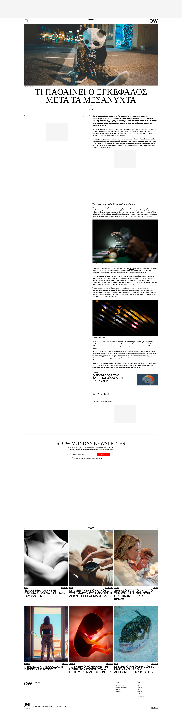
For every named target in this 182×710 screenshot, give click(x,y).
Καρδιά (71, 587)
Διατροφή (139, 687)
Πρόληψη (116, 587)
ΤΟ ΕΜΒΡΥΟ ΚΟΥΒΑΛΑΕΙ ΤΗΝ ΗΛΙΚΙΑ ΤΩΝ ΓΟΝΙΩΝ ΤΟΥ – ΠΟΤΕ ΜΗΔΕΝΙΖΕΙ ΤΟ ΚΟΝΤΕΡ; (90, 669)
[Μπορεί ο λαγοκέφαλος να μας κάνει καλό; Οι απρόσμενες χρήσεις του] (136, 634)
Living (138, 693)
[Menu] (91, 20)
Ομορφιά (139, 691)
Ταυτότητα (118, 684)
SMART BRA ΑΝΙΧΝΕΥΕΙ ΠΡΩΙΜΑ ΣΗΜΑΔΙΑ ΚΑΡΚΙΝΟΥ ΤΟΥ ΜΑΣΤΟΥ (44, 593)
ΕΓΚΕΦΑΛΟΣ (99, 401)
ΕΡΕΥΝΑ (105, 401)
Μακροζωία (72, 663)
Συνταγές (139, 689)
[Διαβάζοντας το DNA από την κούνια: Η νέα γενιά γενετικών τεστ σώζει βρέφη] (136, 558)
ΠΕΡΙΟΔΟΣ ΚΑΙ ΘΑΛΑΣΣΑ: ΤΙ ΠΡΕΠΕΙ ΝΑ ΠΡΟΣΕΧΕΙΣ (43, 668)
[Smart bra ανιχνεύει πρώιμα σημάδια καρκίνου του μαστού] (46, 558)
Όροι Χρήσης (119, 689)
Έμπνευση (139, 694)
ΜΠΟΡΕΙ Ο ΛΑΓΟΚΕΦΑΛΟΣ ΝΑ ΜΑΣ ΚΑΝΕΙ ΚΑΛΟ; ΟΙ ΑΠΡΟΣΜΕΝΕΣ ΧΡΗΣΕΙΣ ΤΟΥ (134, 669)
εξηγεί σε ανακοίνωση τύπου (127, 356)
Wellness (139, 686)
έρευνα (147, 141)
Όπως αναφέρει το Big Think (102, 208)
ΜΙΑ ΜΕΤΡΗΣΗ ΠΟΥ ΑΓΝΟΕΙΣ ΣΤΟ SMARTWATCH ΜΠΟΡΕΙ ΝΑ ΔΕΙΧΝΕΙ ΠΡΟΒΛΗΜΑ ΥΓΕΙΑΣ (91, 593)
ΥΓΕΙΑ (93, 401)
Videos (138, 698)
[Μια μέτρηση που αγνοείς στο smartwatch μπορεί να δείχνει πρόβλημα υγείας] (91, 558)
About (117, 682)
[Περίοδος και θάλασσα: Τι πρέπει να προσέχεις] (46, 634)
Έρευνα (26, 587)
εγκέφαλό (131, 143)
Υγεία (91, 105)
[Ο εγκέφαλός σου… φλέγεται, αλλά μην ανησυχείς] (147, 379)
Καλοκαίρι (27, 663)
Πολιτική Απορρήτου (121, 687)
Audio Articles (140, 696)
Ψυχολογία (139, 684)
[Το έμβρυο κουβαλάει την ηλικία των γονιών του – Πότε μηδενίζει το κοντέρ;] (91, 634)
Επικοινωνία (119, 693)
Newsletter (118, 691)
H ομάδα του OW (120, 686)
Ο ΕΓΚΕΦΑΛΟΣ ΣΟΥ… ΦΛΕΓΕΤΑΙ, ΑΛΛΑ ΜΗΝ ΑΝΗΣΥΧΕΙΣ (107, 378)
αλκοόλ (121, 216)
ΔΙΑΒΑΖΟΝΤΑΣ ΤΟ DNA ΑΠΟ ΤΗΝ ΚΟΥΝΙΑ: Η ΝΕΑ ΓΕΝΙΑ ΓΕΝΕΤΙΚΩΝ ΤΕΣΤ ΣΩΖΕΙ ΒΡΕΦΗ (133, 594)
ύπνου (131, 268)
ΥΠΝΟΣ (110, 401)
